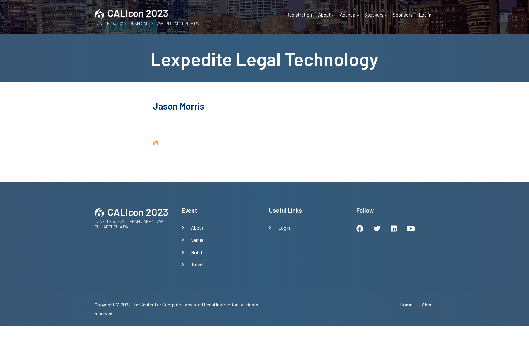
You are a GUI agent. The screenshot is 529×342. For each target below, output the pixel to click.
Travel (197, 264)
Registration (299, 14)
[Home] (99, 13)
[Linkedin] (394, 229)
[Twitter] (377, 229)
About (327, 18)
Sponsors (403, 14)
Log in (425, 14)
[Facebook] (359, 229)
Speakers (376, 18)
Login (284, 228)
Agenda (350, 18)
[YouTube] (411, 229)
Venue (197, 240)
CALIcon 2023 (137, 13)
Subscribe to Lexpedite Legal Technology (155, 143)
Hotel (196, 252)
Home (406, 304)
